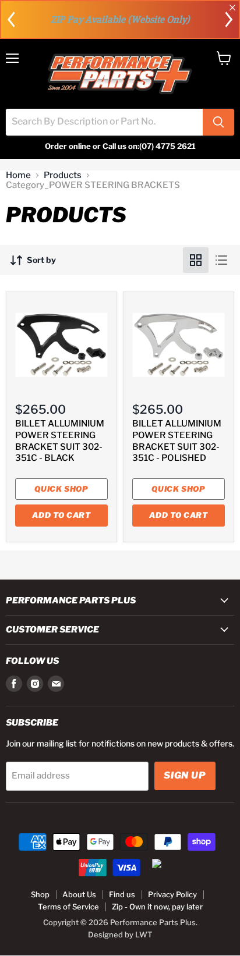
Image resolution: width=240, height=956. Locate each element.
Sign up (185, 775)
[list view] (221, 260)
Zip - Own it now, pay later (157, 906)
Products (63, 175)
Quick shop (61, 488)
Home (18, 175)
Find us (122, 894)
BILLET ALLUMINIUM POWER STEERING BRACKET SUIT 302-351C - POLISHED (176, 440)
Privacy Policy (172, 894)
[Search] (218, 122)
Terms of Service (68, 906)
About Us (79, 894)
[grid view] (196, 260)
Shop (40, 894)
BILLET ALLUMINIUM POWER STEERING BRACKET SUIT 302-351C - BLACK (59, 440)
